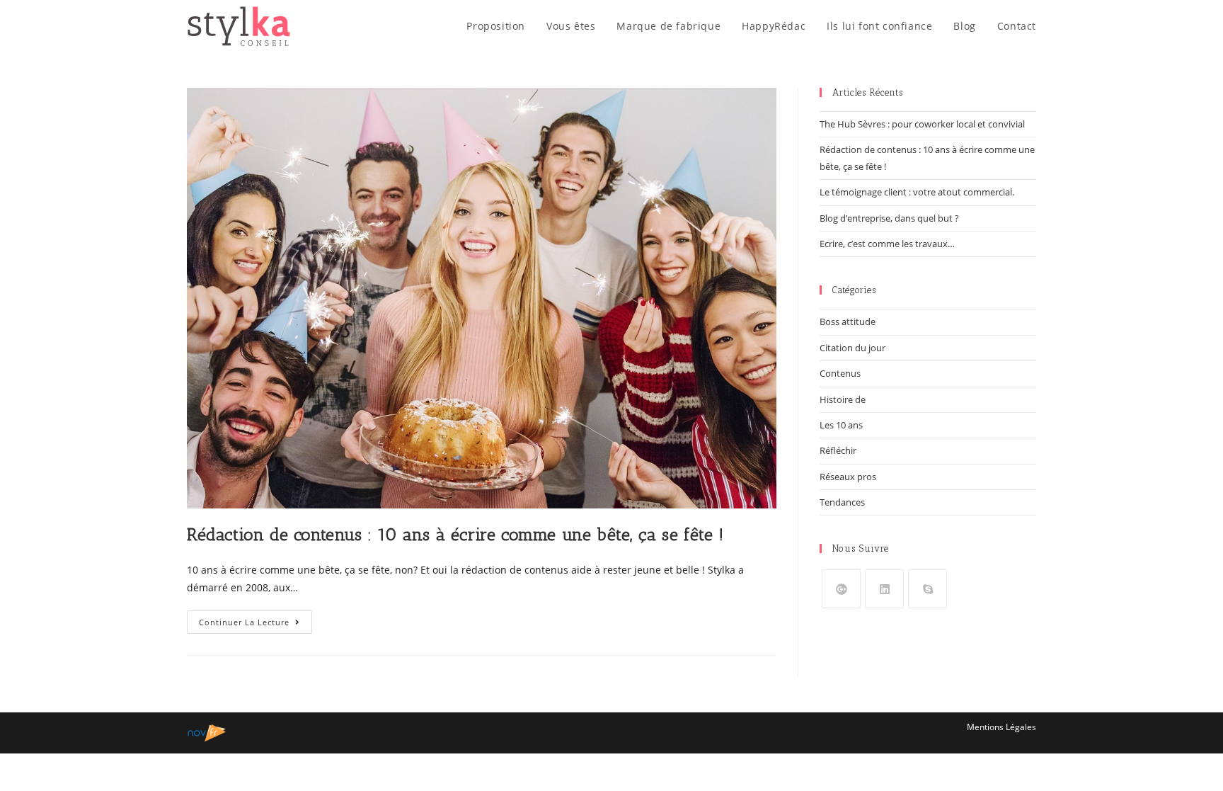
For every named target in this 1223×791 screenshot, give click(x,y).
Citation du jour (852, 347)
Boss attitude (847, 321)
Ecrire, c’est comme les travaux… (887, 243)
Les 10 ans (841, 425)
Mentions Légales (1001, 727)
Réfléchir (838, 450)
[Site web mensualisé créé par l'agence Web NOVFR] (207, 732)
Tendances (842, 502)
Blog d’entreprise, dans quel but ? (889, 218)
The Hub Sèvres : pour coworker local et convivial (922, 124)
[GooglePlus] (841, 588)
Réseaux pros (848, 476)
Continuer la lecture (255, 624)
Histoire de (843, 399)
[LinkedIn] (884, 588)
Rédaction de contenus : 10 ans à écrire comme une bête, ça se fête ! (455, 534)
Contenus (840, 373)
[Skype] (927, 588)
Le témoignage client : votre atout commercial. (917, 192)
